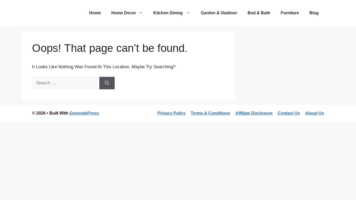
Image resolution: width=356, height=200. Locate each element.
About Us (314, 113)
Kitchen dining (168, 13)
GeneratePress (84, 113)
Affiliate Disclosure (254, 113)
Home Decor (123, 13)
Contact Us (289, 113)
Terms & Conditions (210, 113)
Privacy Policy (171, 113)
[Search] (107, 83)
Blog (314, 13)
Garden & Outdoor (219, 13)
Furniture (290, 13)
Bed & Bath (259, 13)
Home (95, 13)
